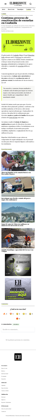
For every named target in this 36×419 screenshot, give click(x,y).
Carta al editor (5, 390)
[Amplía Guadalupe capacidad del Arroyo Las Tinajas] (18, 238)
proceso (18, 57)
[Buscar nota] (30, 4)
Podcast (3, 397)
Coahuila (16, 55)
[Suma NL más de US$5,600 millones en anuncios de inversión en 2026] (18, 212)
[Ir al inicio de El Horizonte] (18, 4)
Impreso (3, 399)
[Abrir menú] (5, 4)
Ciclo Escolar (13, 117)
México (3, 371)
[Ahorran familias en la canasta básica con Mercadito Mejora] (18, 161)
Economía (3, 376)
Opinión (3, 385)
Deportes (3, 379)
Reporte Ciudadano (6, 402)
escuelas (20, 66)
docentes (4, 64)
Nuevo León (4, 368)
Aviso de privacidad (6, 408)
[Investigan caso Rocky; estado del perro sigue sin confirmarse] (18, 187)
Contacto (3, 411)
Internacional (4, 373)
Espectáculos (4, 388)
